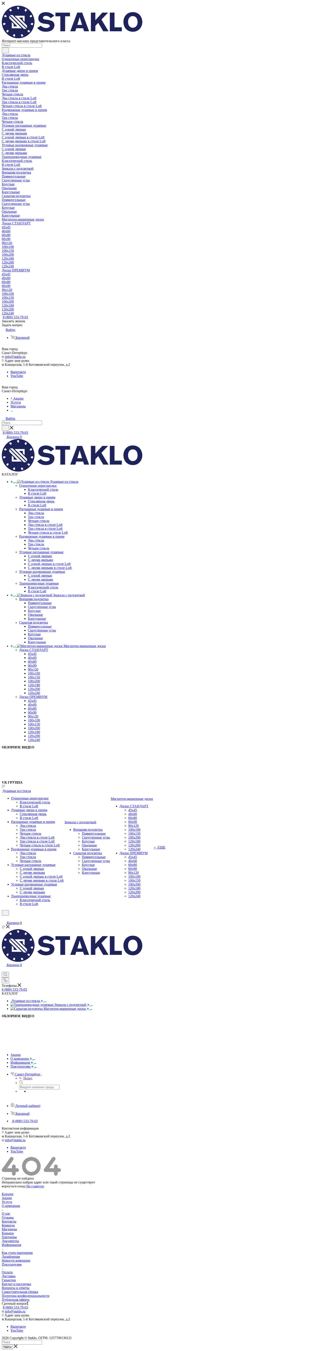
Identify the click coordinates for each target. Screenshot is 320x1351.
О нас (6, 1213)
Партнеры (9, 1237)
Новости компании (16, 1260)
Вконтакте (18, 372)
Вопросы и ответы (15, 1288)
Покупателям (12, 1264)
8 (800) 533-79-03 (15, 317)
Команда (8, 1225)
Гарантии (9, 1280)
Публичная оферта (15, 1299)
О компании (11, 1206)
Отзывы (8, 1217)
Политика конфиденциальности (25, 1296)
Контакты (9, 1221)
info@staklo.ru (15, 357)
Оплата (7, 1272)
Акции (7, 1198)
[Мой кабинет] (4, 918)
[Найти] (5, 50)
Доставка (8, 1276)
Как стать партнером (17, 1253)
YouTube (16, 376)
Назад (28, 1078)
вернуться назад (13, 1186)
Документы (10, 1241)
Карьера (8, 1233)
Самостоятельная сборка (20, 1292)
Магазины (9, 1229)
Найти (7, 1347)
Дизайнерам (11, 1256)
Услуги (7, 1202)
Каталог (8, 1194)
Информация (11, 1245)
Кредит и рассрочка (16, 1284)
